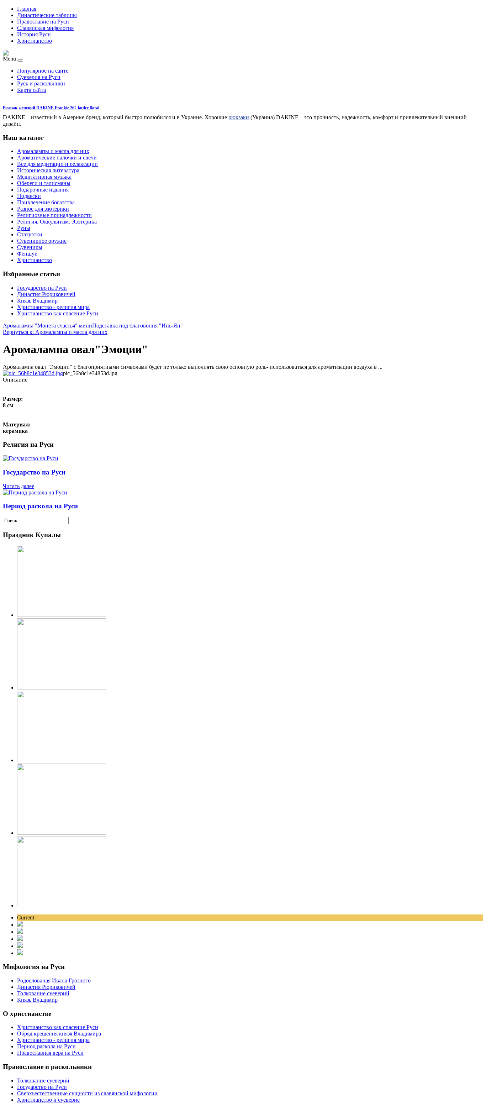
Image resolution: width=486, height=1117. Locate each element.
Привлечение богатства (46, 202)
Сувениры (29, 247)
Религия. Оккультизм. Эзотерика (57, 222)
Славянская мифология (45, 28)
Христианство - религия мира (53, 307)
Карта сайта (31, 90)
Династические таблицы (47, 15)
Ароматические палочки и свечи (57, 157)
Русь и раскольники (41, 83)
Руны (23, 228)
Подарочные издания (43, 190)
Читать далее (18, 486)
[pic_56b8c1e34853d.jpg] (33, 373)
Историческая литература (48, 170)
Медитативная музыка (44, 177)
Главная (26, 9)
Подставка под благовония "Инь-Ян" (137, 325)
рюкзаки (238, 117)
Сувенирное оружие (42, 241)
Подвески (29, 196)
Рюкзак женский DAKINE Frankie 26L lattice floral (51, 107)
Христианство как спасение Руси (57, 313)
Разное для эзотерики (43, 209)
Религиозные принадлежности (54, 215)
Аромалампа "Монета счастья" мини (47, 325)
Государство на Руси (42, 288)
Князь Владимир (37, 301)
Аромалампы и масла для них (53, 151)
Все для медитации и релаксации (57, 164)
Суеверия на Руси (38, 77)
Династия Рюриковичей (46, 294)
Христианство (34, 41)
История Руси (34, 34)
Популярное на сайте (42, 71)
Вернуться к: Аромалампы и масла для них (55, 332)
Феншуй (27, 254)
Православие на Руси (43, 22)
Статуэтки (29, 234)
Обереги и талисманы (43, 183)
